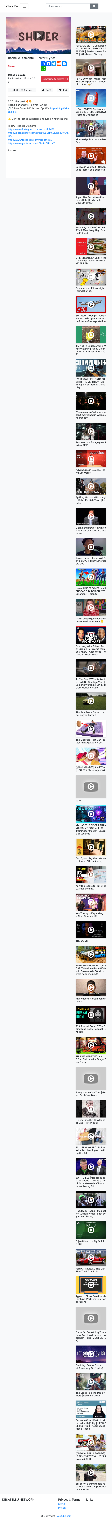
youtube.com (64, 1515)
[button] (94, 6)
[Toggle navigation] (24, 6)
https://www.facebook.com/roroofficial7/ (30, 139)
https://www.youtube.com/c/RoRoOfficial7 (31, 143)
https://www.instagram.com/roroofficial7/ (31, 129)
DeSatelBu (11, 6)
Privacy (62, 1507)
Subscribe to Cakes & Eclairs (56, 78)
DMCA (61, 1504)
